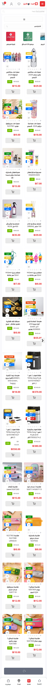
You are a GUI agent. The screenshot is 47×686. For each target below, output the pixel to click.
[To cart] (12, 91)
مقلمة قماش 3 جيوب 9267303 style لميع (34, 589)
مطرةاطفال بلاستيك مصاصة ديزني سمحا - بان (13, 175)
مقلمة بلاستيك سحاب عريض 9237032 (34, 538)
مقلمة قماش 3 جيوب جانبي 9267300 (12, 641)
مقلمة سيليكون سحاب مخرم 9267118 (13, 589)
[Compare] (7, 66)
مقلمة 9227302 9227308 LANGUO (13, 538)
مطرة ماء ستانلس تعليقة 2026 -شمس (12, 74)
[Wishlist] (7, 61)
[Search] (4, 11)
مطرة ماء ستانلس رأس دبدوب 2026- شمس (34, 74)
